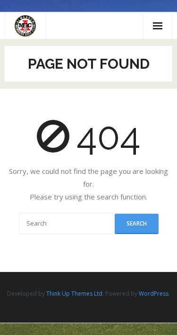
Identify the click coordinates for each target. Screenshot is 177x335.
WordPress (154, 294)
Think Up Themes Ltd (74, 294)
